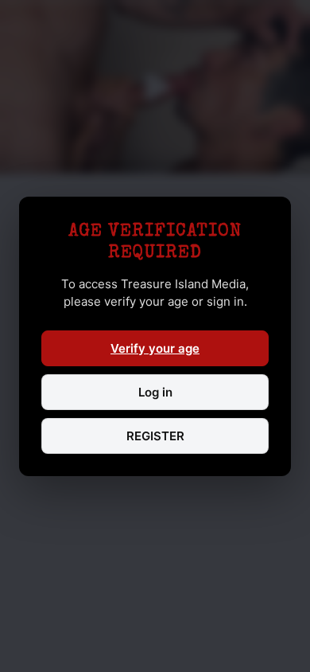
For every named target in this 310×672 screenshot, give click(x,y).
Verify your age (155, 348)
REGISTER (155, 435)
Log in (155, 392)
